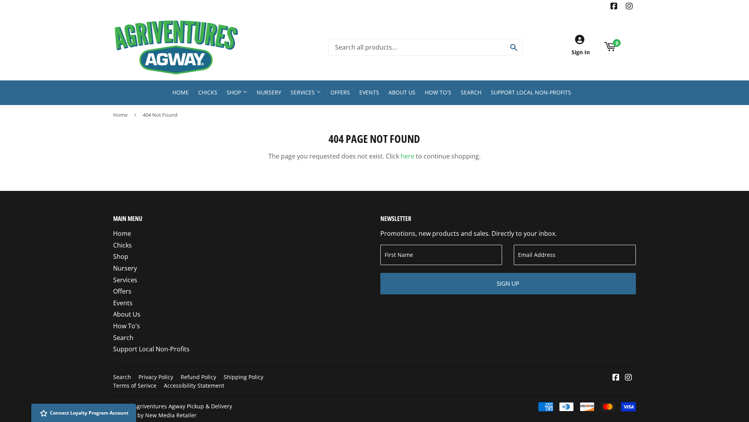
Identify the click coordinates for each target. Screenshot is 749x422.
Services (303, 92)
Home (180, 92)
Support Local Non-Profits (531, 92)
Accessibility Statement (194, 385)
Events (369, 92)
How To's (438, 92)
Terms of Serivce (134, 385)
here (407, 156)
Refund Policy (198, 377)
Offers (340, 92)
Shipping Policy (243, 377)
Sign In (581, 52)
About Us (402, 92)
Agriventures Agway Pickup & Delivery (182, 406)
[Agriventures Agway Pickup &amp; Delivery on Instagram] (629, 7)
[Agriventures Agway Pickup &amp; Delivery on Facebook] (614, 7)
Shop (235, 92)
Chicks (207, 92)
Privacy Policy (155, 377)
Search (471, 92)
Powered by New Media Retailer (155, 415)
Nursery (269, 92)
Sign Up (508, 283)
